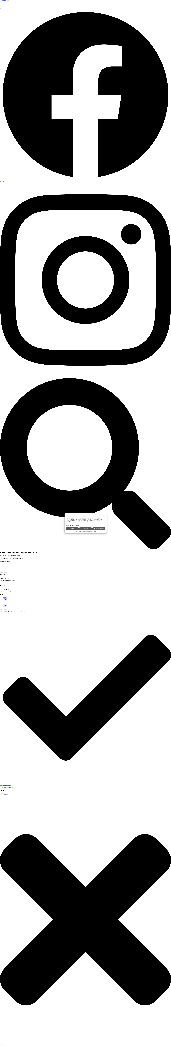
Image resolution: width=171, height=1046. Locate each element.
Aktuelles (5, 598)
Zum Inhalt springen (4, 0)
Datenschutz (8, 785)
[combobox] (6, 794)
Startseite (4, 597)
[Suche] (0, 1045)
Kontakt (4, 600)
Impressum (2, 785)
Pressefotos (5, 599)
